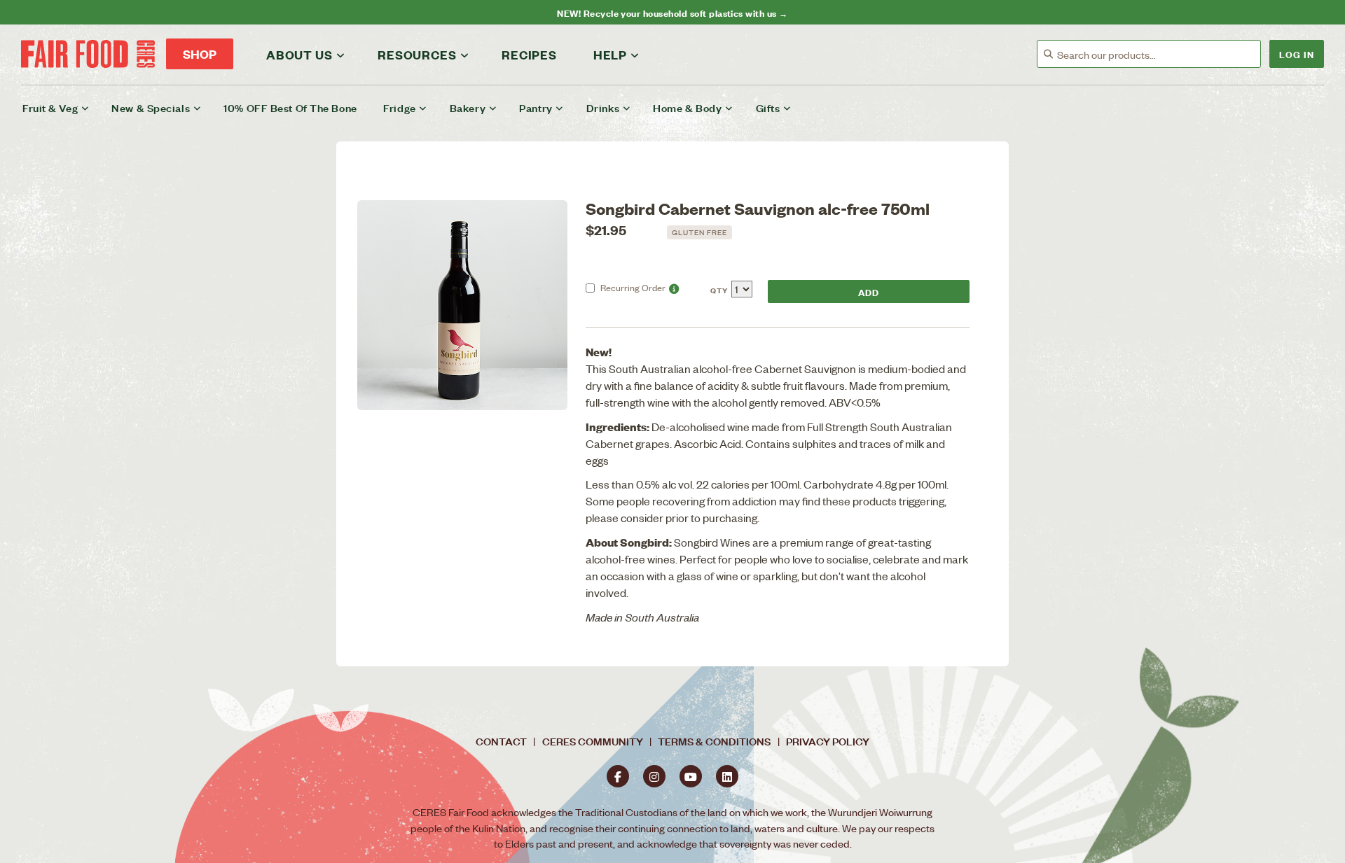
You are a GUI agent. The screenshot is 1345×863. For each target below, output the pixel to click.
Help (610, 54)
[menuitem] (64, 108)
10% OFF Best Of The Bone (290, 107)
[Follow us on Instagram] (654, 776)
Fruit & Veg (50, 107)
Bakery (467, 107)
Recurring (632, 287)
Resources (417, 54)
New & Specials (150, 107)
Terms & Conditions (714, 741)
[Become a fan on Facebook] (618, 776)
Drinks (602, 107)
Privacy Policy (827, 741)
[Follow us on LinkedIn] (727, 776)
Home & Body (687, 107)
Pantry (535, 107)
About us (299, 54)
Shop (199, 53)
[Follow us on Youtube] (691, 776)
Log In (1296, 53)
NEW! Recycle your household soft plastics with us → (672, 12)
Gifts (768, 107)
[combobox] (1158, 55)
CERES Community (592, 741)
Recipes (529, 54)
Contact (501, 741)
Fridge (399, 107)
